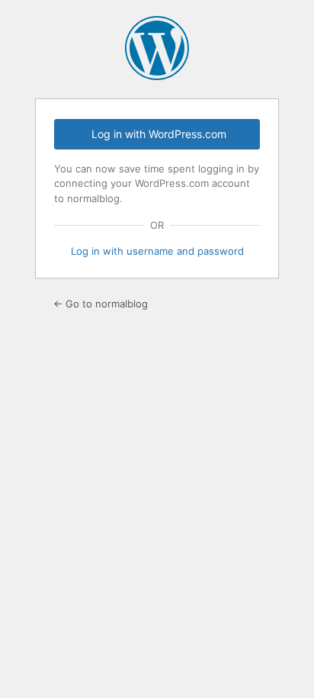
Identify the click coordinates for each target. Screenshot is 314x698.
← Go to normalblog (100, 304)
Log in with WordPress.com (158, 133)
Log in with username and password (157, 251)
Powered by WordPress (157, 48)
